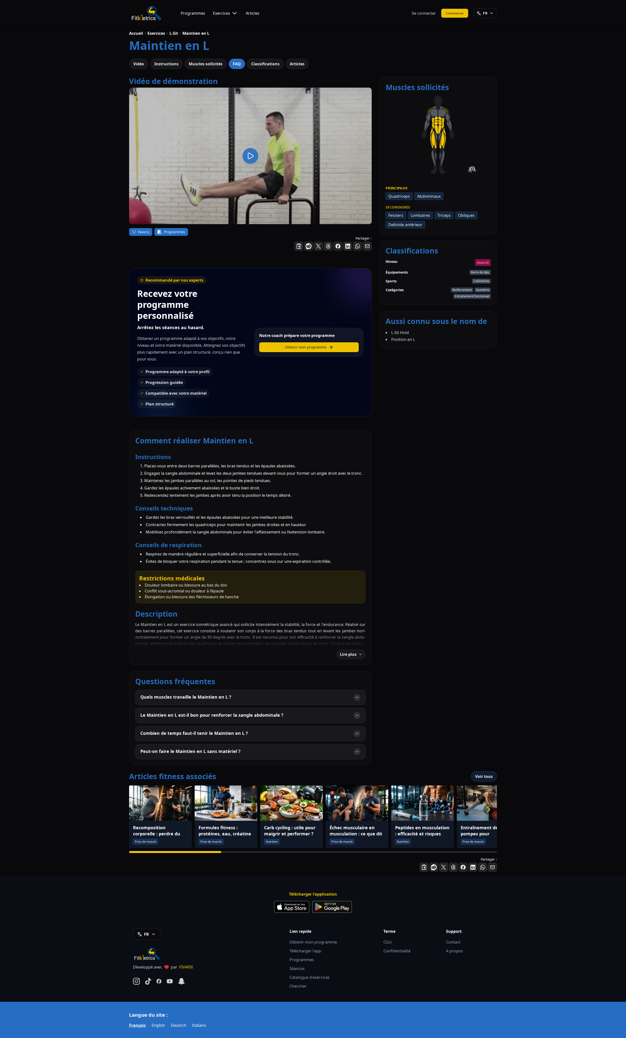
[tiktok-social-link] (148, 981)
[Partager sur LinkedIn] (347, 246)
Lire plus (348, 654)
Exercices (221, 13)
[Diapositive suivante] (488, 809)
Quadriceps (399, 196)
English (158, 1025)
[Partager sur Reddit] (308, 246)
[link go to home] (148, 954)
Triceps (444, 215)
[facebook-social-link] (158, 981)
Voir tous (484, 776)
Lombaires (420, 215)
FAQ (237, 64)
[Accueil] (146, 13)
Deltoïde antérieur (405, 224)
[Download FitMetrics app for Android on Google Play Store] (332, 907)
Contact (453, 942)
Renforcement (462, 290)
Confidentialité (397, 951)
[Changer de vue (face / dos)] (472, 169)
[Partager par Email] (367, 246)
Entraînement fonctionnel (472, 296)
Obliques (466, 215)
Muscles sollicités (206, 64)
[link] (442, 112)
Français (137, 1025)
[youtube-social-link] (169, 981)
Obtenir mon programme (313, 942)
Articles (252, 13)
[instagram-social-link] (136, 981)
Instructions (166, 64)
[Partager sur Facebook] (338, 246)
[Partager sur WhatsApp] (357, 246)
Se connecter (424, 13)
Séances (297, 968)
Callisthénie (481, 281)
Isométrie (482, 290)
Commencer (454, 13)
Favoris (143, 232)
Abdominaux (429, 196)
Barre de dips (480, 272)
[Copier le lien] (298, 246)
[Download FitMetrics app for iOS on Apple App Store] (291, 907)
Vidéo (138, 64)
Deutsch (178, 1025)
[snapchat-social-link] (181, 981)
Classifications (265, 64)
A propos (454, 951)
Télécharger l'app (305, 951)
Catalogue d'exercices (310, 977)
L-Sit (173, 33)
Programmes (193, 13)
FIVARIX (186, 967)
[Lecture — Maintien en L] (250, 156)
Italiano (199, 1025)
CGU (387, 942)
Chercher (298, 986)
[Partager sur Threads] (328, 246)
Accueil (136, 33)
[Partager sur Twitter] (318, 246)
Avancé (483, 262)
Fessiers (395, 215)
